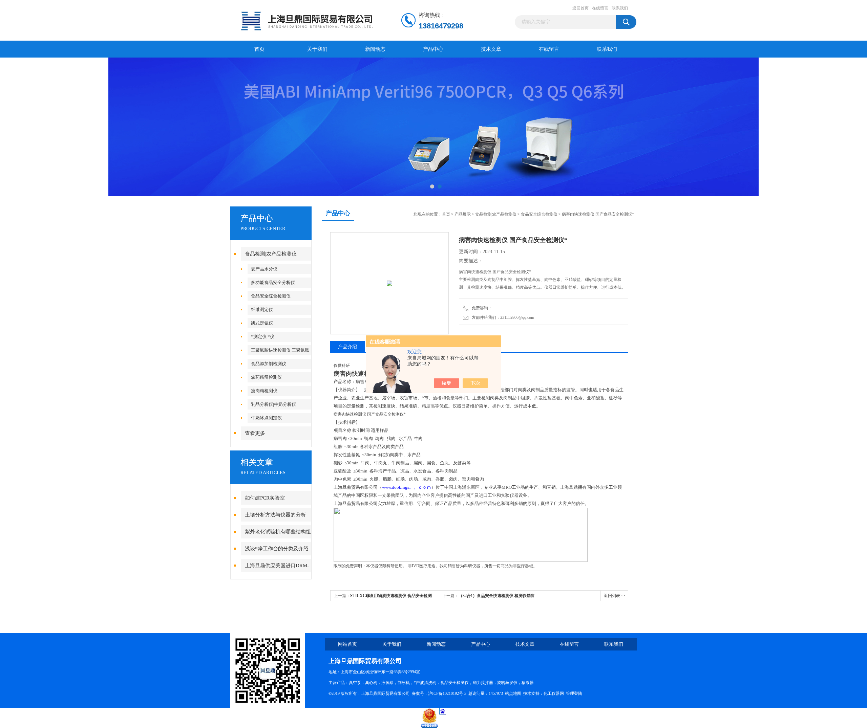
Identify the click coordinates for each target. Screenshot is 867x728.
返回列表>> (614, 595)
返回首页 (580, 8)
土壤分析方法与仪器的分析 (275, 514)
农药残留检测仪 (266, 377)
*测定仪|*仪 (262, 336)
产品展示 (462, 214)
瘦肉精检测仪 (264, 390)
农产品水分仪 (264, 268)
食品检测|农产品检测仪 (271, 254)
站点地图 (513, 693)
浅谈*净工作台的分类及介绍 (277, 548)
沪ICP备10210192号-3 (447, 693)
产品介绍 (347, 346)
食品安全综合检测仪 (271, 296)
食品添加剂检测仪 (268, 363)
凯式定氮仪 (262, 323)
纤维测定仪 (262, 309)
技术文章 (491, 49)
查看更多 (255, 433)
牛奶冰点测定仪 (266, 417)
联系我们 (620, 8)
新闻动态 (375, 49)
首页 (259, 49)
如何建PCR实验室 (265, 498)
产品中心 (433, 49)
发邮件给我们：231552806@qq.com (502, 317)
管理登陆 (574, 693)
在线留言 (600, 8)
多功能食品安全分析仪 (273, 282)
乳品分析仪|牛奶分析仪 (273, 404)
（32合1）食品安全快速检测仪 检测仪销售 (497, 595)
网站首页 (347, 644)
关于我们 (317, 49)
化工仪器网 (554, 693)
